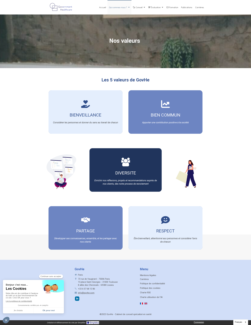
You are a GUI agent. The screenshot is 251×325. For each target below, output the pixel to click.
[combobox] (240, 322)
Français (238, 322)
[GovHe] (61, 13)
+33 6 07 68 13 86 (86, 288)
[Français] (141, 304)
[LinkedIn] (77, 298)
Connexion (199, 322)
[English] (145, 304)
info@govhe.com (86, 293)
